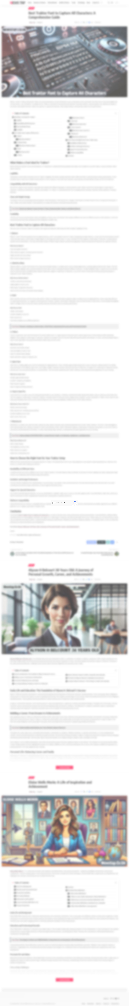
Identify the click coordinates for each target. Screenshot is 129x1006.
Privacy (73, 505)
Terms (76, 505)
